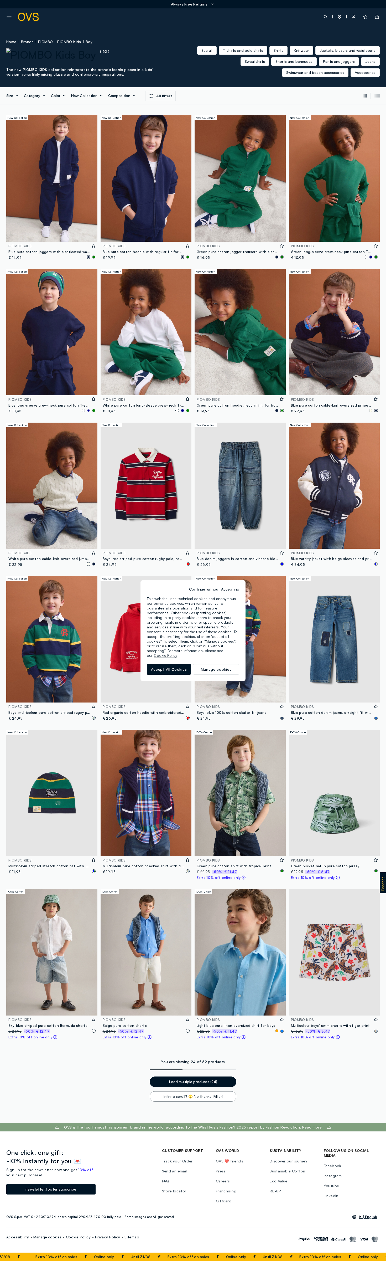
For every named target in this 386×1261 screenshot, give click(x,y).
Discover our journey (288, 1161)
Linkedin (331, 1195)
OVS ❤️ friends (229, 1161)
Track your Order (177, 1161)
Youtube (331, 1185)
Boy (89, 41)
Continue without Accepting (214, 589)
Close (372, 1257)
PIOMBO (45, 41)
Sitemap (131, 1237)
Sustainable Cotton (287, 1171)
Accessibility (17, 1237)
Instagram (333, 1175)
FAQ (165, 1181)
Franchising (226, 1191)
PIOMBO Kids (69, 41)
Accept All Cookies (169, 669)
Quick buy (51, 234)
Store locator (174, 1191)
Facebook (332, 1165)
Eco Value (279, 1181)
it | (368, 1217)
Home (11, 41)
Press (221, 1171)
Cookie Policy (78, 1237)
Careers (223, 1181)
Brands (27, 41)
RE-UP (275, 1191)
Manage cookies (47, 1237)
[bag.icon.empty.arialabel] (377, 16)
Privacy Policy (107, 1237)
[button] (339, 16)
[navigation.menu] (9, 17)
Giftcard (223, 1201)
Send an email (174, 1171)
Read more (312, 1127)
